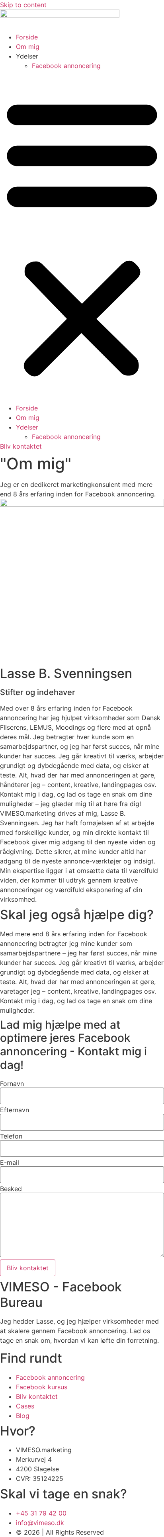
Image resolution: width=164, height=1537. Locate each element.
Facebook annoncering (66, 66)
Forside (27, 37)
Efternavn (14, 1110)
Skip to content (23, 5)
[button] (82, 236)
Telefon (11, 1136)
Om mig (27, 47)
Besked (11, 1188)
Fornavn (12, 1083)
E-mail (9, 1162)
